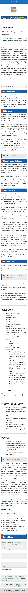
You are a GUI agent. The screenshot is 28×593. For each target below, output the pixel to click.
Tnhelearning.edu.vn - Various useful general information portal (14, 10)
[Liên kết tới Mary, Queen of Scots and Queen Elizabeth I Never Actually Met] (14, 542)
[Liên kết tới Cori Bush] (5, 555)
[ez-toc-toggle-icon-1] (23, 87)
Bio (8, 34)
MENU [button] (15, 1)
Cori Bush (4, 557)
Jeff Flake (4, 566)
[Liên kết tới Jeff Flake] (5, 563)
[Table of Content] (24, 87)
